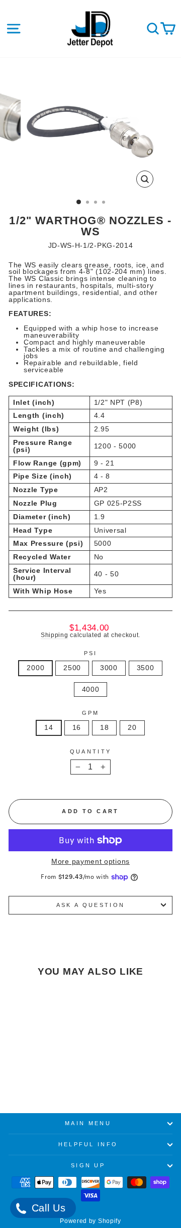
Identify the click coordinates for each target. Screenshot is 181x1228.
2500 (72, 668)
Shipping (54, 635)
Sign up (88, 1165)
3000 (109, 668)
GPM (91, 713)
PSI (91, 653)
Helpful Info (88, 1144)
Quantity (91, 751)
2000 (35, 668)
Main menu (88, 1123)
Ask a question (90, 905)
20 (132, 727)
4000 (91, 689)
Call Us (47, 1207)
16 (76, 727)
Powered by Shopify (90, 1220)
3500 (145, 668)
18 (104, 727)
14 (48, 727)
